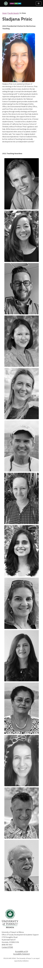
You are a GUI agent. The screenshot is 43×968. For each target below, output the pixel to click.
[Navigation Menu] (38, 3)
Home (4, 13)
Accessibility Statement (21, 954)
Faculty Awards (13, 13)
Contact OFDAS (7, 947)
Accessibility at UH (21, 951)
